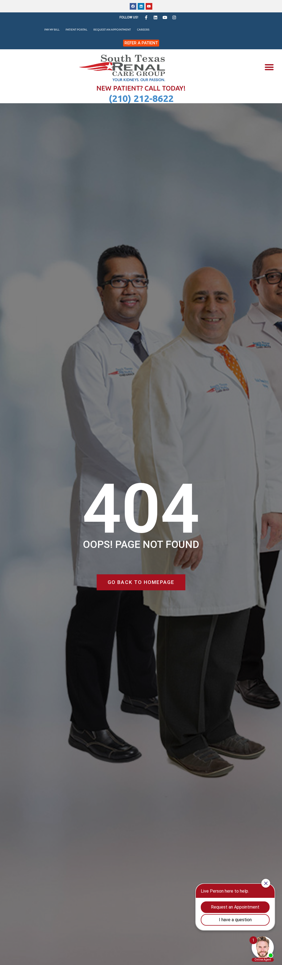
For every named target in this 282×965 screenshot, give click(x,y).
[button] (269, 67)
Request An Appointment (112, 29)
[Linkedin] (141, 6)
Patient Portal (76, 29)
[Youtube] (149, 6)
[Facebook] (133, 6)
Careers (143, 29)
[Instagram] (174, 17)
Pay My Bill (51, 29)
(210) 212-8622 (141, 98)
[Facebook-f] (146, 17)
